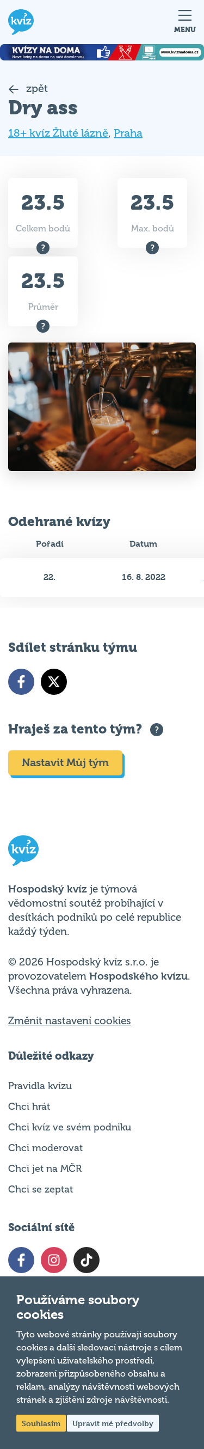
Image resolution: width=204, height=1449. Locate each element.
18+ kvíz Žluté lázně (58, 133)
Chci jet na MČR (45, 1168)
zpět (35, 88)
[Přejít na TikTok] (86, 1260)
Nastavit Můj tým (65, 762)
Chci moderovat (45, 1147)
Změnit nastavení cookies (69, 1021)
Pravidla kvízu (40, 1085)
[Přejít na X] (54, 682)
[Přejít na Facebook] (21, 682)
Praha (128, 133)
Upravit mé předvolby (112, 1423)
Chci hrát (29, 1106)
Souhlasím (41, 1423)
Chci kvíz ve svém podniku (69, 1127)
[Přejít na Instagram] (54, 1260)
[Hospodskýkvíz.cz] (21, 22)
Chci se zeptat (40, 1189)
